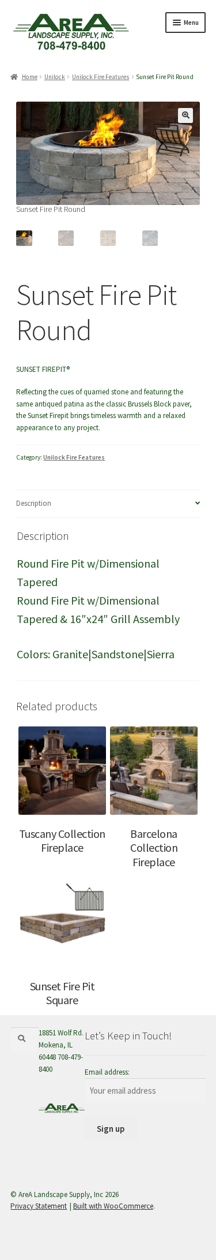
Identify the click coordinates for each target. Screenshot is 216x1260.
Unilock (54, 77)
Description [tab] (33, 503)
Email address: (107, 1072)
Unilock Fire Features (100, 77)
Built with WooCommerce (113, 1206)
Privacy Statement (38, 1206)
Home (29, 77)
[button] (185, 115)
